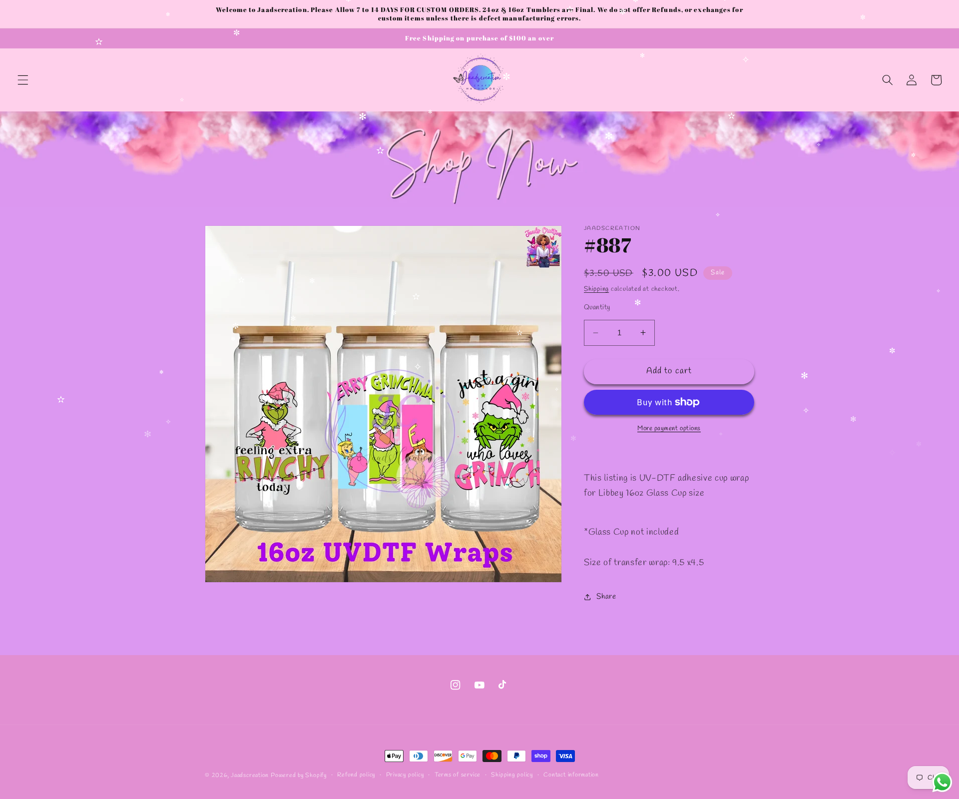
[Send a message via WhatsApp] (942, 782)
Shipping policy (512, 775)
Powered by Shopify (299, 776)
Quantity (597, 307)
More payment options (669, 428)
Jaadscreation (250, 776)
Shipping (596, 289)
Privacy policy (405, 775)
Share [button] (606, 597)
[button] (23, 80)
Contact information (571, 775)
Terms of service (457, 775)
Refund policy (356, 775)
